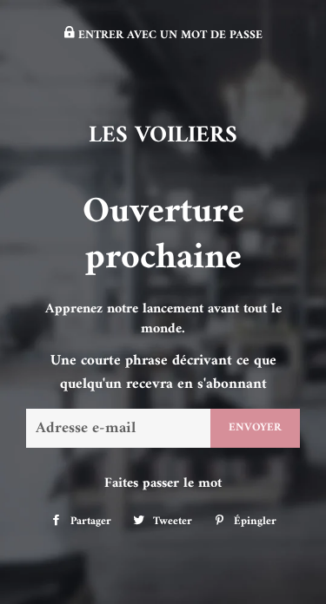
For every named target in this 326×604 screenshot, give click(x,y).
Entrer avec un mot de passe (169, 35)
